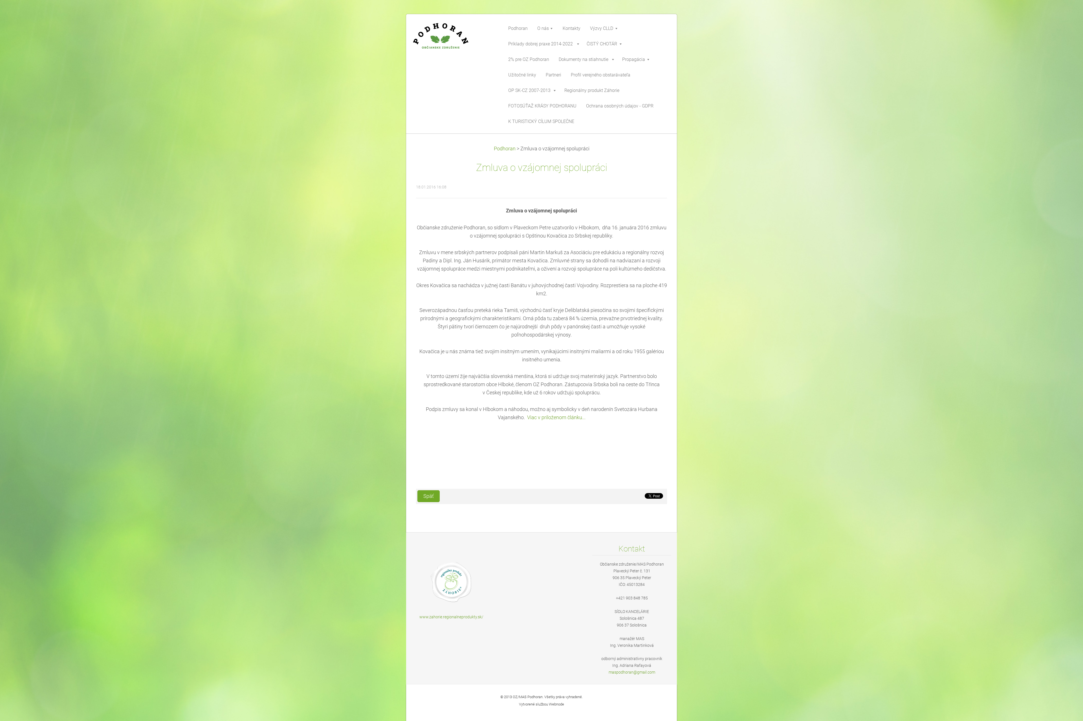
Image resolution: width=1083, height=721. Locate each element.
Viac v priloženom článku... (556, 417)
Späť (428, 496)
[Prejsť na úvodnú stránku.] (454, 41)
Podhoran (505, 148)
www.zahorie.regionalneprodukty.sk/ (451, 617)
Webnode (556, 704)
